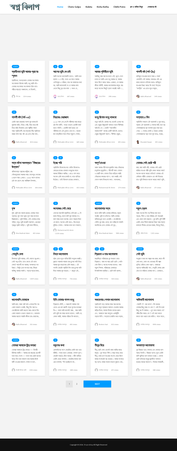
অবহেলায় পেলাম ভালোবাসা (107, 299)
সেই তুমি (140, 254)
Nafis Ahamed (145, 96)
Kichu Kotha (103, 7)
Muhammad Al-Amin (107, 188)
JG (55, 66)
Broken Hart (103, 324)
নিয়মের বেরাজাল (60, 117)
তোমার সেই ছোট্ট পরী (146, 163)
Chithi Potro (119, 7)
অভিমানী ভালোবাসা (145, 299)
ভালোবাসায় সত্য (102, 208)
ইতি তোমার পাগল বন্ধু (63, 299)
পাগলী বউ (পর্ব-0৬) (145, 71)
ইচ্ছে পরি (57, 163)
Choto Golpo (74, 7)
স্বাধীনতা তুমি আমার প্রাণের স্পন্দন (25, 74)
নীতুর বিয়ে (99, 345)
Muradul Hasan (146, 142)
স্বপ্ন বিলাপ (60, 96)
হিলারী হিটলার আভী (21, 370)
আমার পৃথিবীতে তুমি (104, 71)
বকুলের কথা (58, 345)
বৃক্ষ (13, 208)
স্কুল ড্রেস (141, 208)
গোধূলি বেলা (17, 254)
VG (60, 66)
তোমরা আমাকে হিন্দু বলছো (24, 345)
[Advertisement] (88, 37)
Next (97, 384)
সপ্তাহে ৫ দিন (142, 117)
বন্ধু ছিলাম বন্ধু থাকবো (105, 117)
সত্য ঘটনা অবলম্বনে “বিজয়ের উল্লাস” (26, 165)
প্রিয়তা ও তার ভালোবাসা (106, 254)
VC (55, 294)
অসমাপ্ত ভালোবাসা (145, 345)
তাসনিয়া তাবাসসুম (62, 279)
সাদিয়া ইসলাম (144, 233)
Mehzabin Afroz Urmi (65, 142)
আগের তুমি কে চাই (62, 71)
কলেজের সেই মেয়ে (62, 208)
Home (60, 7)
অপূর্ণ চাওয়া (100, 163)
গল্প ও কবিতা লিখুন (136, 7)
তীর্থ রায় (18, 96)
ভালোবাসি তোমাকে (20, 299)
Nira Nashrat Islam (23, 233)
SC (138, 158)
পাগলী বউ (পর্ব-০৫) (21, 117)
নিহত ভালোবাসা (60, 254)
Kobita (89, 7)
